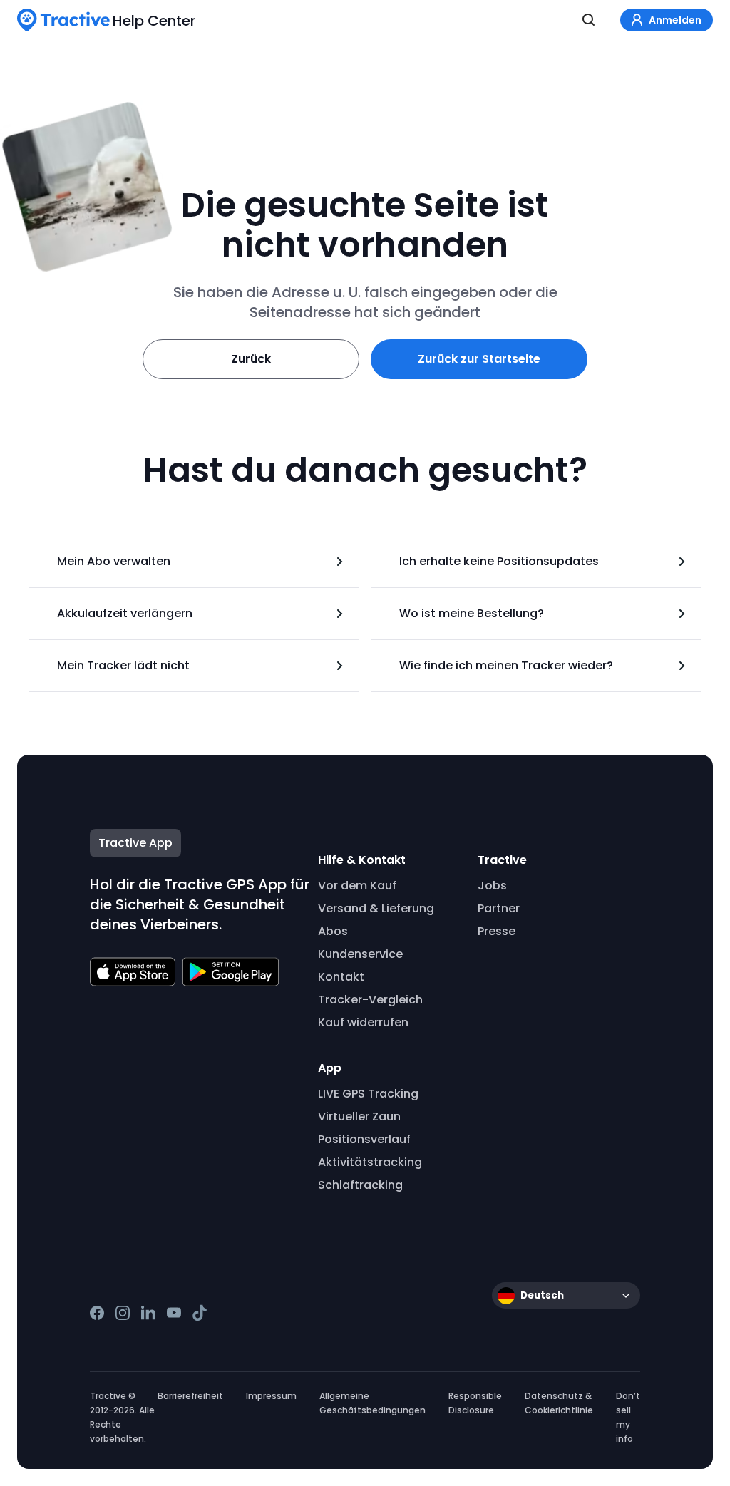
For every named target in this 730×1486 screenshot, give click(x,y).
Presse (496, 931)
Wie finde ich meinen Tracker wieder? (506, 665)
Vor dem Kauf (357, 885)
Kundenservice (360, 954)
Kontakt (341, 977)
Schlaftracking (360, 1185)
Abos (333, 931)
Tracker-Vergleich (370, 999)
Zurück (251, 359)
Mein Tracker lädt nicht (123, 665)
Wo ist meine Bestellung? (471, 613)
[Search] (588, 20)
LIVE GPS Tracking (368, 1093)
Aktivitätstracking (370, 1162)
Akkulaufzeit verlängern (124, 613)
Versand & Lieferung (376, 908)
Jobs (492, 885)
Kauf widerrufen (363, 1022)
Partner (499, 908)
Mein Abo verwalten (113, 561)
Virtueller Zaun (359, 1116)
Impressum (271, 1396)
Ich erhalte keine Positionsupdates (499, 561)
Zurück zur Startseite (479, 359)
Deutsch (542, 1295)
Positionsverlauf (364, 1139)
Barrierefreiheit (190, 1396)
